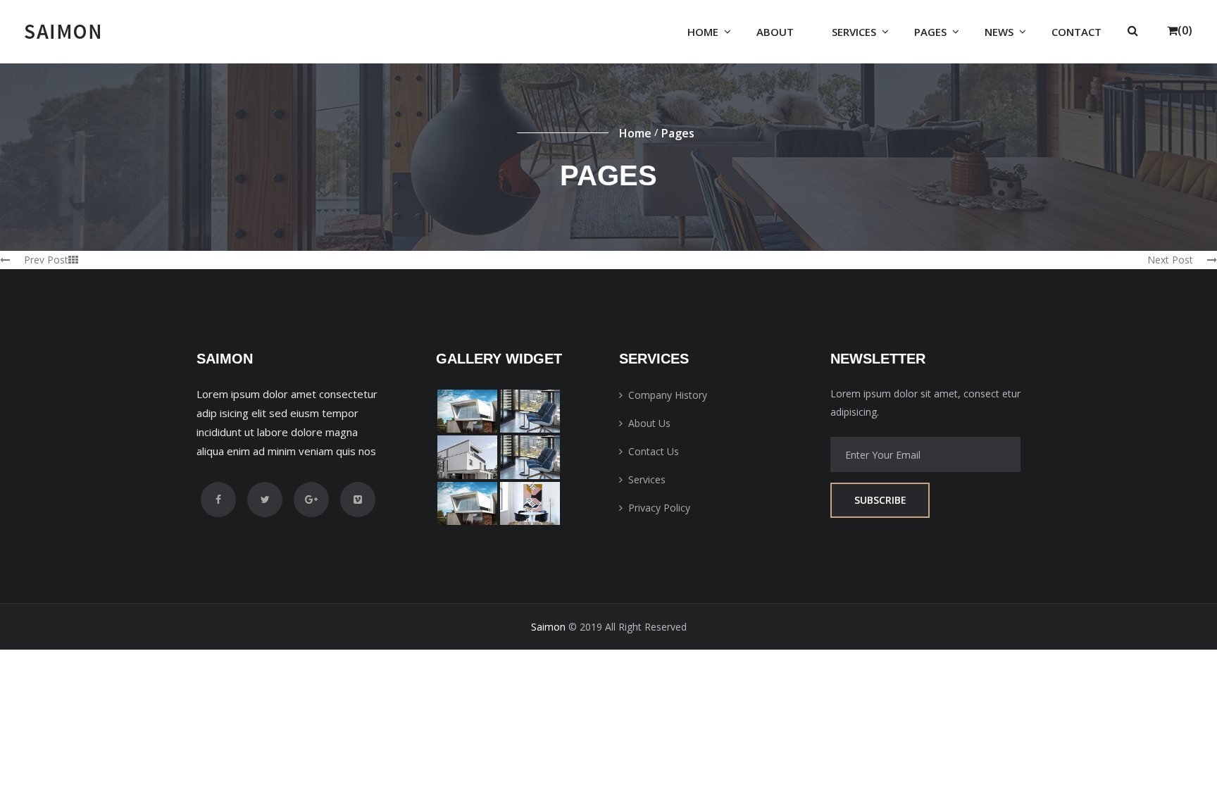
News (999, 32)
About (775, 32)
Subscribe (880, 500)
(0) (1185, 30)
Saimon (548, 626)
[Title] (467, 411)
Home (702, 32)
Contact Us (653, 451)
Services (854, 32)
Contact (1076, 32)
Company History (667, 395)
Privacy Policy (659, 507)
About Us (649, 423)
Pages (930, 32)
